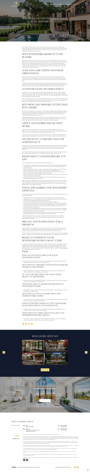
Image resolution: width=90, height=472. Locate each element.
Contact (74, 4)
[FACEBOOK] (75, 467)
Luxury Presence (36, 467)
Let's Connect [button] (45, 400)
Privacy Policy (67, 467)
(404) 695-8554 (64, 426)
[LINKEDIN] (78, 467)
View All (45, 369)
